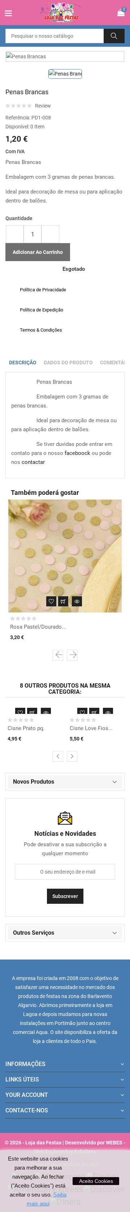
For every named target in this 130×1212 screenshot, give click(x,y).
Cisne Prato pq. (26, 728)
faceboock (77, 453)
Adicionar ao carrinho (38, 252)
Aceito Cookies (96, 1181)
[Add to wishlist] (51, 601)
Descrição (22, 362)
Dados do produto (68, 362)
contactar (33, 462)
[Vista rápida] (77, 601)
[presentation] (57, 655)
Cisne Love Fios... (91, 728)
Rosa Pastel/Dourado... (38, 627)
